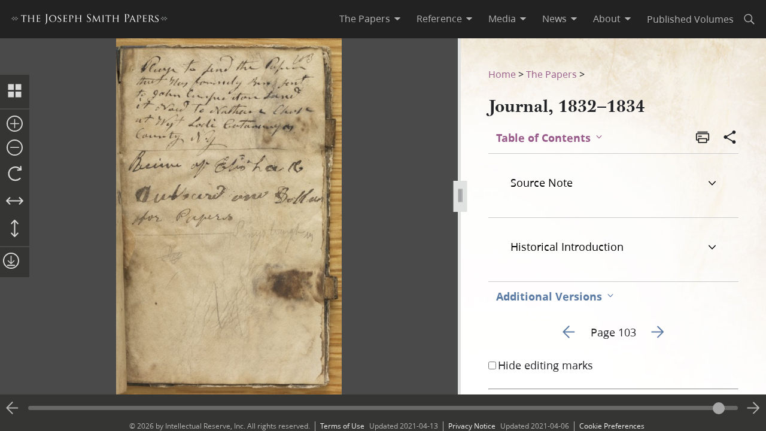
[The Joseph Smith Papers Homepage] (89, 21)
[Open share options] (730, 138)
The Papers (551, 74)
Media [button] (502, 18)
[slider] (383, 408)
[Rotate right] (14, 174)
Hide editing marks (545, 365)
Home (502, 74)
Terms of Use (342, 426)
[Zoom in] (14, 124)
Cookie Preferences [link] (612, 426)
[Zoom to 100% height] (14, 229)
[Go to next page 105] (753, 408)
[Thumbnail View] (14, 91)
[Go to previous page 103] (12, 408)
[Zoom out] (14, 148)
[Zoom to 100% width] (14, 201)
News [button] (554, 18)
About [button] (607, 18)
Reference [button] (439, 18)
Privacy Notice (472, 426)
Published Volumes (690, 19)
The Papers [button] (364, 18)
